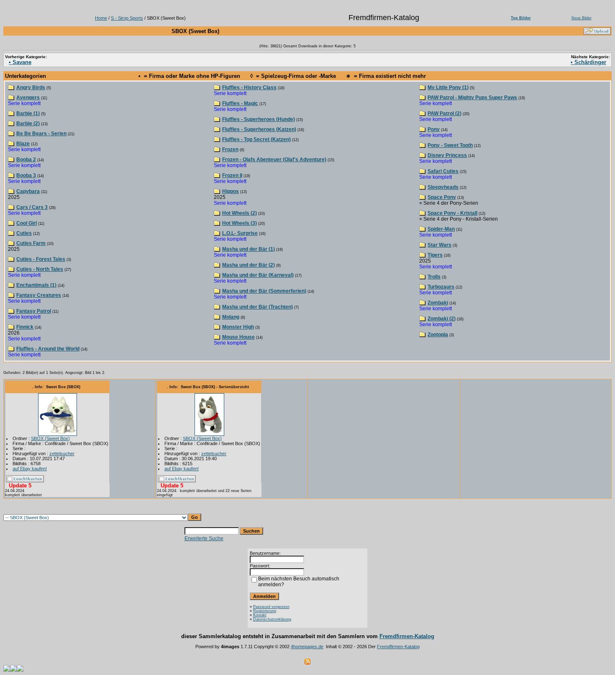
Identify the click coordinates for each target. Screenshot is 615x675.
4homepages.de (307, 646)
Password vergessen (271, 607)
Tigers (435, 255)
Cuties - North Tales (39, 269)
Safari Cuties (443, 171)
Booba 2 (26, 159)
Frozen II (232, 175)
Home (101, 18)
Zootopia (438, 335)
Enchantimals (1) (36, 285)
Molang (230, 317)
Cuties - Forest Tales (40, 259)
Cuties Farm (31, 243)
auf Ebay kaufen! (30, 468)
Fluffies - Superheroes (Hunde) (258, 119)
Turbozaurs (441, 287)
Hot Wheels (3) (239, 223)
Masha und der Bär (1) (248, 249)
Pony (434, 129)
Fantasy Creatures (38, 295)
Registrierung (264, 611)
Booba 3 (26, 175)
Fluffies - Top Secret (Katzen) (256, 139)
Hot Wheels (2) (239, 213)
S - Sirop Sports (127, 18)
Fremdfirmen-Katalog (406, 636)
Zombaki (438, 303)
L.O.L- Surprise (240, 233)
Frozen (230, 149)
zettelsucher (61, 453)
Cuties (24, 233)
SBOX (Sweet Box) (50, 438)
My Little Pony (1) (448, 87)
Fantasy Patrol (33, 311)
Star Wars (439, 245)
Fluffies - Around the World (47, 349)
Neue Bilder (581, 18)
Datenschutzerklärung (272, 619)
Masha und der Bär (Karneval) (258, 275)
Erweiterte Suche (203, 538)
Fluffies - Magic (240, 103)
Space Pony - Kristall (452, 213)
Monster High (238, 327)
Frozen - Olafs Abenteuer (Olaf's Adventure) (274, 159)
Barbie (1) (28, 113)
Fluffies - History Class (249, 87)
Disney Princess (447, 155)
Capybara (28, 191)
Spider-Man (441, 229)
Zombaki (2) (442, 319)
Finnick (24, 327)
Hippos (230, 191)
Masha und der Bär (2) (248, 265)
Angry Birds (30, 87)
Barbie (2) (28, 123)
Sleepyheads (443, 187)
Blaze (23, 144)
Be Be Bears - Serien (41, 134)
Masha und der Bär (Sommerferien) (264, 291)
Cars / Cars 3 (32, 207)
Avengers (28, 97)
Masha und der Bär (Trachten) (257, 307)
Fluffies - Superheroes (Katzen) (259, 129)
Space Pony (442, 197)
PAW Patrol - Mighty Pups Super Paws (472, 97)
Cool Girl (26, 223)
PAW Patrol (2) (444, 113)
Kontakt (259, 615)
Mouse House (238, 337)
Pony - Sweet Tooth (450, 145)
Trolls (434, 277)
